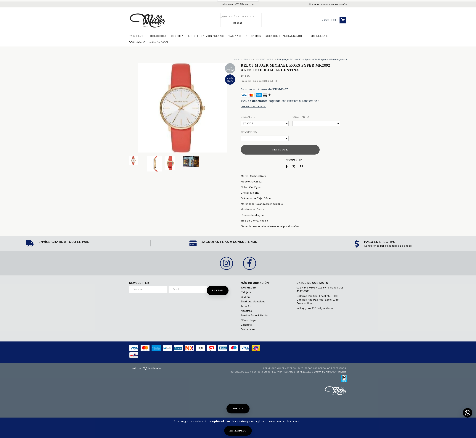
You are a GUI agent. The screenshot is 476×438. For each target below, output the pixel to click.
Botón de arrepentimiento (330, 372)
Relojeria (158, 36)
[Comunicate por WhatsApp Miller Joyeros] (467, 413)
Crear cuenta (320, 4)
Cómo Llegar (317, 36)
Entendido (238, 430)
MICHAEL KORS (264, 59)
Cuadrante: (300, 117)
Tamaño (235, 36)
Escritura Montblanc (206, 36)
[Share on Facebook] (287, 166)
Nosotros (253, 36)
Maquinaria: (249, 132)
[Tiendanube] (145, 369)
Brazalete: (248, 117)
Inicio (237, 59)
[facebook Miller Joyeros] (249, 263)
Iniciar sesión (339, 4)
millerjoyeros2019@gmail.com (238, 4)
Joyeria (177, 36)
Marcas (248, 59)
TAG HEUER (137, 36)
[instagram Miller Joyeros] (226, 263)
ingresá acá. (304, 372)
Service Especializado (284, 36)
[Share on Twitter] (294, 166)
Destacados (159, 41)
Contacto (137, 41)
